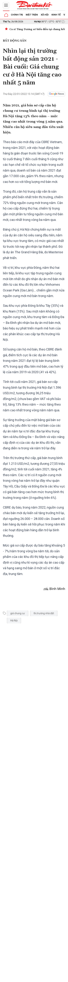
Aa (42, 978)
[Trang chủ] (6, 15)
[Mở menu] (6, 5)
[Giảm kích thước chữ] (37, 978)
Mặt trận (32, 14)
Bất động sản (14, 40)
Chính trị (17, 14)
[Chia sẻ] (65, 977)
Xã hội (45, 14)
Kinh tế (56, 14)
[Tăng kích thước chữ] (48, 978)
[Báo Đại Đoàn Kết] (34, 5)
